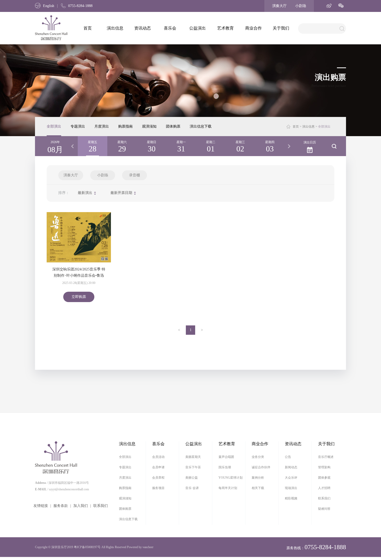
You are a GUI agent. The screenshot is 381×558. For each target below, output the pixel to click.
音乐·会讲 (192, 488)
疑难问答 (324, 509)
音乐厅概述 (326, 457)
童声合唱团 (226, 457)
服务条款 (60, 506)
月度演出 (101, 126)
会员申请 (158, 467)
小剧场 (300, 6)
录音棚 (134, 175)
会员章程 (158, 477)
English (48, 6)
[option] (92, 146)
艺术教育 (225, 28)
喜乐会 (170, 28)
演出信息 (115, 28)
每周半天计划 (227, 488)
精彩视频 (291, 498)
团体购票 (173, 126)
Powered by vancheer (140, 547)
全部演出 (54, 126)
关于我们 (281, 28)
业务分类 (258, 457)
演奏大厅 (279, 6)
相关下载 (258, 488)
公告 (288, 457)
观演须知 (149, 126)
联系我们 (100, 506)
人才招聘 (324, 488)
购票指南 (125, 126)
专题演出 (77, 126)
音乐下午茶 (193, 467)
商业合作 (253, 28)
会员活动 (158, 457)
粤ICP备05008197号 (87, 547)
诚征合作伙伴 (261, 467)
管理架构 (324, 467)
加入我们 (80, 506)
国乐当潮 (224, 467)
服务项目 (158, 488)
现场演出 (291, 488)
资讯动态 (142, 28)
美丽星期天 (193, 457)
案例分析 (258, 477)
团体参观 (324, 477)
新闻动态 (291, 467)
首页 (87, 28)
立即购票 (79, 297)
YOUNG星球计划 (230, 477)
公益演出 (197, 28)
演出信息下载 (200, 126)
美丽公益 (191, 477)
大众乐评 (291, 477)
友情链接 (40, 506)
